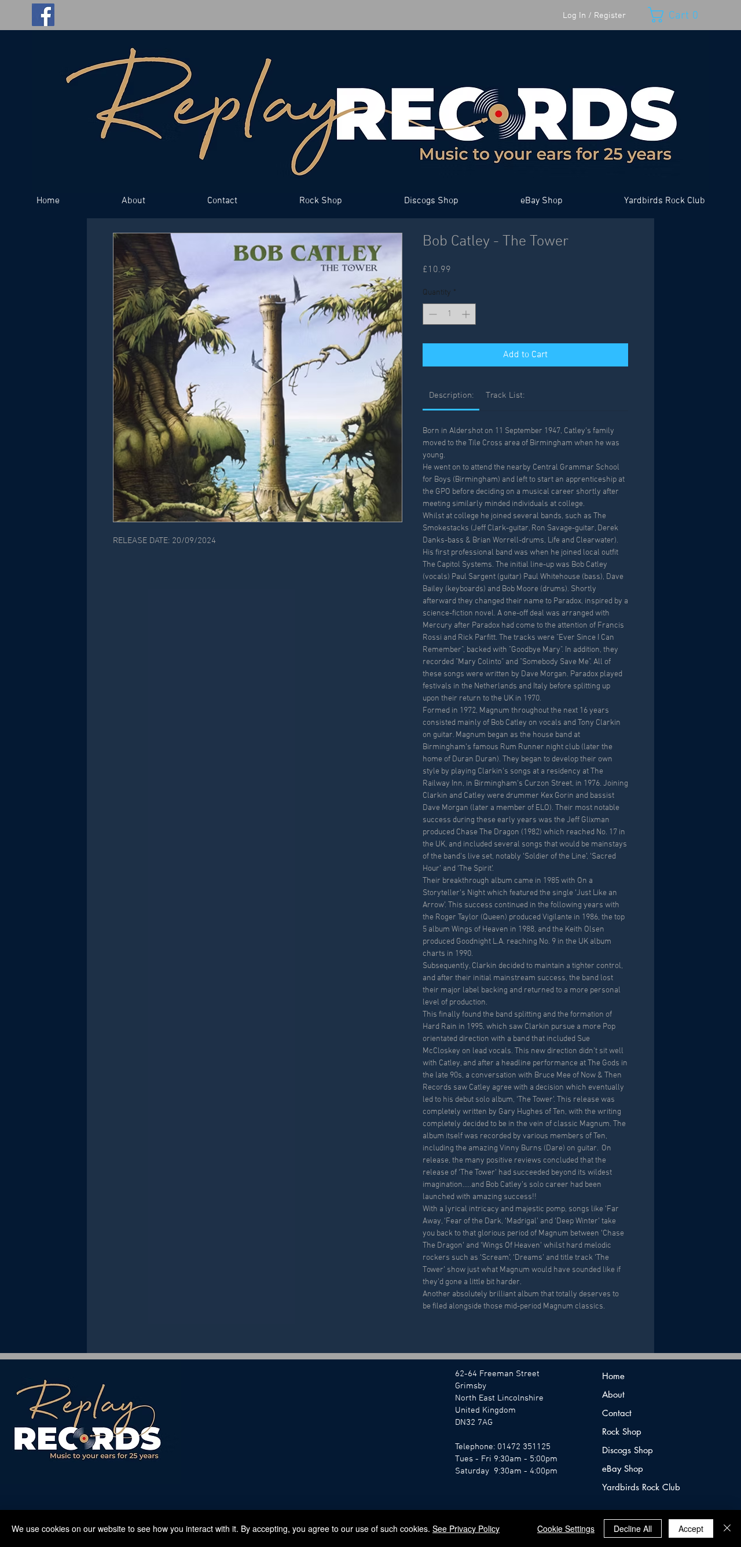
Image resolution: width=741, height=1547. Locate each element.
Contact (617, 1412)
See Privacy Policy (466, 1528)
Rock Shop (621, 1431)
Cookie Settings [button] (566, 1528)
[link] (451, 395)
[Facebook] (43, 14)
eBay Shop (622, 1468)
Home (613, 1375)
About (613, 1394)
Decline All (633, 1528)
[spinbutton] (449, 314)
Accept (690, 1528)
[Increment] (467, 314)
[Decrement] (431, 314)
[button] (678, 15)
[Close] (727, 1528)
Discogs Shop (627, 1450)
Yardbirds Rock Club (641, 1487)
